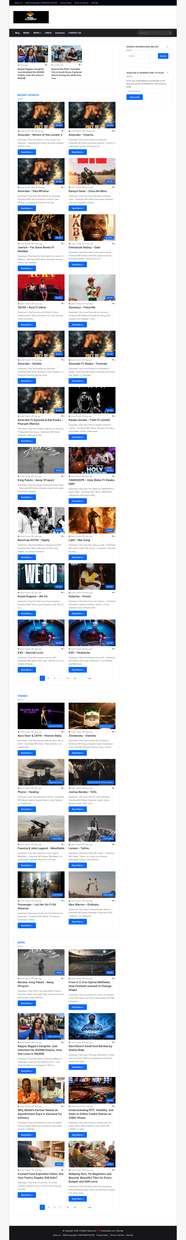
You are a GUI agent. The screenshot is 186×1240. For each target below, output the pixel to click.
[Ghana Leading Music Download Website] (31, 17)
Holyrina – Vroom (80, 596)
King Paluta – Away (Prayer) (36, 480)
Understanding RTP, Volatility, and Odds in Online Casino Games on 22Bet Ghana (91, 1113)
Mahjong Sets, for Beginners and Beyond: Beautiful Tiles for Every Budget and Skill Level (90, 1177)
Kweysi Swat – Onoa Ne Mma (88, 191)
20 (75, 678)
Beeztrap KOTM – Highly (34, 540)
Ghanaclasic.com (108, 1231)
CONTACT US (74, 33)
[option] (33, 63)
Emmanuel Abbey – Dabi (84, 247)
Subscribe (134, 97)
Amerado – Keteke (30, 363)
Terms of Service (81, 3)
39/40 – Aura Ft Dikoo (32, 307)
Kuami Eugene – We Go (33, 596)
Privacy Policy (65, 3)
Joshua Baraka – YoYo (83, 792)
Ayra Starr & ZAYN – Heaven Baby (40, 735)
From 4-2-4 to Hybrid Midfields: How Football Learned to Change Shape (90, 986)
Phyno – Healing (28, 792)
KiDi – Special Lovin (30, 652)
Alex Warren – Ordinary (84, 904)
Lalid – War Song (79, 540)
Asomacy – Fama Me (82, 307)
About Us (19, 3)
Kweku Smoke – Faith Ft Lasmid (89, 420)
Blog (17, 33)
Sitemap (94, 3)
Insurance (60, 33)
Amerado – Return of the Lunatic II (40, 134)
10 (67, 678)
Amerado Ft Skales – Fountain (88, 363)
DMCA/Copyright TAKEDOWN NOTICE (41, 3)
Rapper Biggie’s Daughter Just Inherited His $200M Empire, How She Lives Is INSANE (40, 1050)
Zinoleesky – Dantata (82, 735)
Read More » (27, 152)
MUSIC (26, 33)
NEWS (36, 33)
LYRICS (48, 33)
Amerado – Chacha (81, 134)
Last (89, 678)
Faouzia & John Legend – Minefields (41, 848)
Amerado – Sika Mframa (33, 191)
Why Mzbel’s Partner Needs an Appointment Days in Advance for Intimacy (40, 1113)
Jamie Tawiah (25, 131)
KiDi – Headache (79, 652)
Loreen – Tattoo (79, 848)
